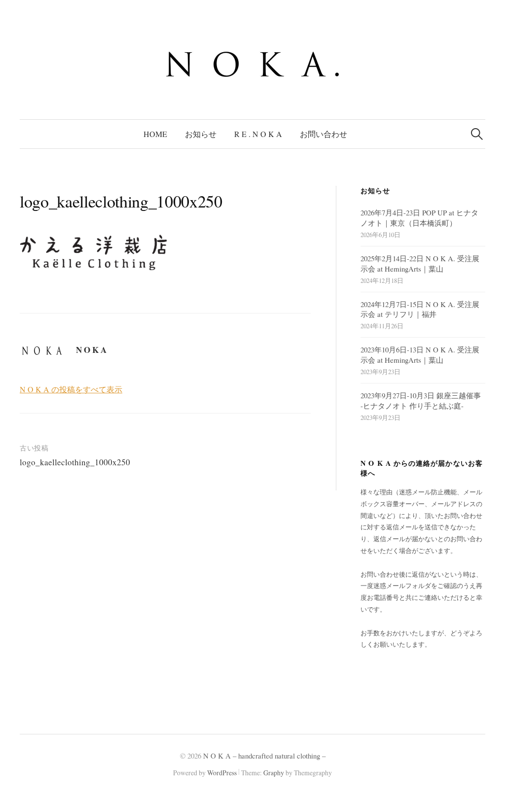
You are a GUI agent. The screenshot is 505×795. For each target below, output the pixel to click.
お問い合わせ (323, 134)
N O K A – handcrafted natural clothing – (264, 755)
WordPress (222, 772)
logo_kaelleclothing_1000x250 (75, 462)
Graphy (273, 772)
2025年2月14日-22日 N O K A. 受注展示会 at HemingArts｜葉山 (420, 263)
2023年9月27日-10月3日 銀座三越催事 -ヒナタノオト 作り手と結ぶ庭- (421, 400)
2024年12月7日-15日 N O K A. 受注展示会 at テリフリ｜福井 (420, 309)
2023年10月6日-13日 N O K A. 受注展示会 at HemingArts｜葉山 (420, 355)
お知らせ (200, 134)
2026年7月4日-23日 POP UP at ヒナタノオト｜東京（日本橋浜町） (419, 217)
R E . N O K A (258, 134)
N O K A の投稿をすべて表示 (71, 389)
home (155, 134)
